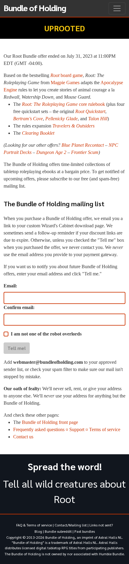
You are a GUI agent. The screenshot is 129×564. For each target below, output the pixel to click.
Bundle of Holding (35, 7)
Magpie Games (65, 82)
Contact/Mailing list (71, 525)
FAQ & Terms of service (34, 525)
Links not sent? (101, 525)
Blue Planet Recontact (83, 145)
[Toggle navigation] (117, 8)
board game (66, 75)
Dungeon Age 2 (51, 152)
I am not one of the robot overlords (46, 333)
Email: (10, 285)
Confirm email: (19, 307)
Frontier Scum (84, 152)
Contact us (23, 436)
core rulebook (63, 104)
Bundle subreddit (58, 531)
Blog (38, 531)
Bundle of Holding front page (50, 422)
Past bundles (84, 531)
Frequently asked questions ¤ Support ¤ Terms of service (66, 429)
